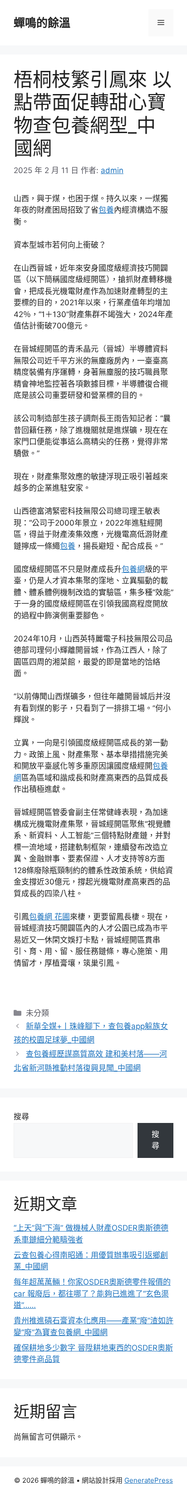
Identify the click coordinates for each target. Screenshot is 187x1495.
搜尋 (21, 1116)
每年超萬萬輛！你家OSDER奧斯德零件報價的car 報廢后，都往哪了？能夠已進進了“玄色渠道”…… (92, 1293)
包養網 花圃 (49, 916)
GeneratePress (148, 1480)
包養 (106, 209)
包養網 (133, 569)
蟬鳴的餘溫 (42, 23)
